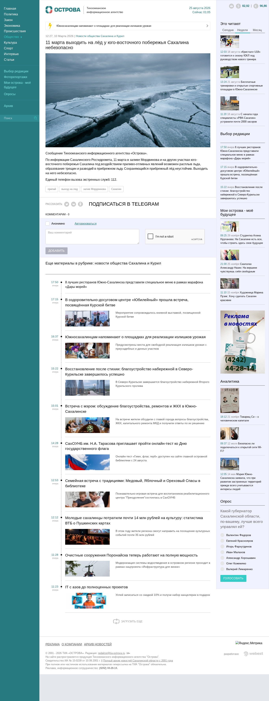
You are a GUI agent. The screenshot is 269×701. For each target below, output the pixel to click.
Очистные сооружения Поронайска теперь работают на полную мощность (131, 555)
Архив (8, 106)
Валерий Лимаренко (239, 568)
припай (52, 189)
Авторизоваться (85, 223)
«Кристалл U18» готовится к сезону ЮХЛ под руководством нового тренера (240, 55)
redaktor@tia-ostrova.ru (111, 653)
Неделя (242, 30)
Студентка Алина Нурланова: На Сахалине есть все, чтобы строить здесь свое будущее (241, 239)
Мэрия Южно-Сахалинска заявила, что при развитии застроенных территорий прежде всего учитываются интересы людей (240, 482)
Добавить (56, 250)
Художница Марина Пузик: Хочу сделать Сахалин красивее (241, 296)
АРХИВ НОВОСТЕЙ (98, 644)
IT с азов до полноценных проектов (96, 587)
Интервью (11, 54)
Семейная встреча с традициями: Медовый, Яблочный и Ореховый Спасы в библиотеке (132, 483)
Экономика (12, 25)
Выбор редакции (16, 71)
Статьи (9, 59)
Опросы (10, 94)
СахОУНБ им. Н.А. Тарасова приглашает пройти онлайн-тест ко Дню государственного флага (126, 446)
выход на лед (69, 189)
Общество (11, 37)
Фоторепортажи (15, 77)
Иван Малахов (235, 552)
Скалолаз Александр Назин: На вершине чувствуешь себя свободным (238, 268)
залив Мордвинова (94, 189)
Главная (10, 8)
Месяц (257, 30)
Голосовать (233, 578)
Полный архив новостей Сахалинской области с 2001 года (138, 660)
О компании (72, 644)
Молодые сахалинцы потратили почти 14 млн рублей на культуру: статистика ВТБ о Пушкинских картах (134, 520)
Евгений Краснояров (239, 540)
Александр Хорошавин (241, 557)
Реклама (52, 644)
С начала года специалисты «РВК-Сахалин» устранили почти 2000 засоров (239, 118)
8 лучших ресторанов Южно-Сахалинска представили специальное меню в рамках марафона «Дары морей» (134, 284)
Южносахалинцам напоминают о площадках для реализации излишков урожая (104, 25)
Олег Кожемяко (236, 563)
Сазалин (116, 189)
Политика (11, 14)
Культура (10, 42)
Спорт (8, 48)
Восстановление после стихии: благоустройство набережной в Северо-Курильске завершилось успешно (129, 371)
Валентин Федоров (238, 534)
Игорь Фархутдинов (238, 546)
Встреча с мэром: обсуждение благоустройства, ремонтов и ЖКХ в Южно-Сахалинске (131, 409)
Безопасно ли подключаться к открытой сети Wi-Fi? (241, 447)
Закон (8, 20)
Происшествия (15, 31)
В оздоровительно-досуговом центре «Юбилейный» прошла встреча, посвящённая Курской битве (126, 302)
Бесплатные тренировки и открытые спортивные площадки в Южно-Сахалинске (241, 85)
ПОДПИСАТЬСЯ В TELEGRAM (124, 204)
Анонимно (58, 223)
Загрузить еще (131, 621)
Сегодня (228, 30)
